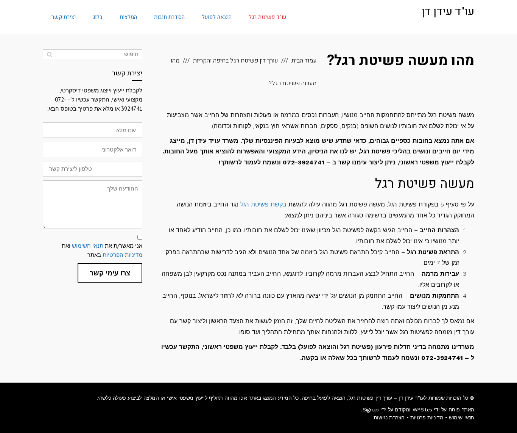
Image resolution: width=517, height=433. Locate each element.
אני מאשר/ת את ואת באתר (102, 250)
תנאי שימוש (461, 417)
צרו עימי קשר (110, 273)
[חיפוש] (49, 54)
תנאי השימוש (87, 245)
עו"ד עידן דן (448, 11)
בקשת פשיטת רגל (263, 204)
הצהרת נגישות (389, 417)
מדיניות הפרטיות (122, 254)
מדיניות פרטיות (426, 417)
